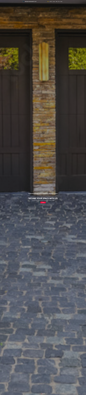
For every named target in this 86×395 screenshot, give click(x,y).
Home (48, 1)
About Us (51, 1)
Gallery (57, 1)
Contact (61, 1)
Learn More (43, 202)
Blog (59, 1)
